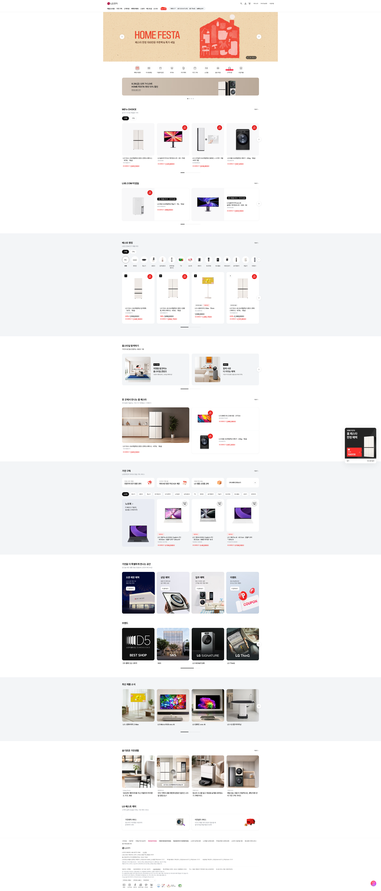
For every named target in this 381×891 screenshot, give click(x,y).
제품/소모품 (111, 9)
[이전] (122, 36)
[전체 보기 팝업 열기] (255, 57)
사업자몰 (271, 3)
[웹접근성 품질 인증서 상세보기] (180, 885)
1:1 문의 (145, 852)
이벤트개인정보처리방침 (165, 841)
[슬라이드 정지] (247, 57)
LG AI (155, 9)
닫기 (348, 461)
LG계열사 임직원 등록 (208, 841)
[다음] (259, 36)
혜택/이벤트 (135, 9)
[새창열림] (173, 8)
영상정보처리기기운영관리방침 (181, 841)
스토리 (142, 9)
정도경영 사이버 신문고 (250, 841)
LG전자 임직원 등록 (196, 841)
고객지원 (126, 9)
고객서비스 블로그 (137, 880)
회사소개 (256, 3)
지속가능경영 (263, 3)
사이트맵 (124, 841)
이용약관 (131, 841)
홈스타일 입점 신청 (127, 843)
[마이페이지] (245, 4)
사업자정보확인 (157, 869)
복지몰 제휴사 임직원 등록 (222, 841)
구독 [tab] (133, 118)
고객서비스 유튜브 (127, 880)
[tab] (188, 99)
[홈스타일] (162, 9)
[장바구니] (250, 4)
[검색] (241, 4)
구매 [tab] (125, 118)
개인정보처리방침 (152, 841)
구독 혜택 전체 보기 (235, 483)
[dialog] (360, 445)
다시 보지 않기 (370, 461)
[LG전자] (112, 4)
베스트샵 (149, 9)
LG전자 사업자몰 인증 (236, 841)
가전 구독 (119, 9)
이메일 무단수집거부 (141, 841)
